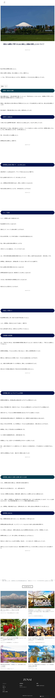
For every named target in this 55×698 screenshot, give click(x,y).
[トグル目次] (5, 86)
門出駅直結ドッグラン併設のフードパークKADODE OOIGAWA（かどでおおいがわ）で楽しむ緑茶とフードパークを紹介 (41, 611)
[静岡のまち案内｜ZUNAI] (5, 2)
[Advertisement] (27, 57)
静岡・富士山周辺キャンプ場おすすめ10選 (10, 610)
